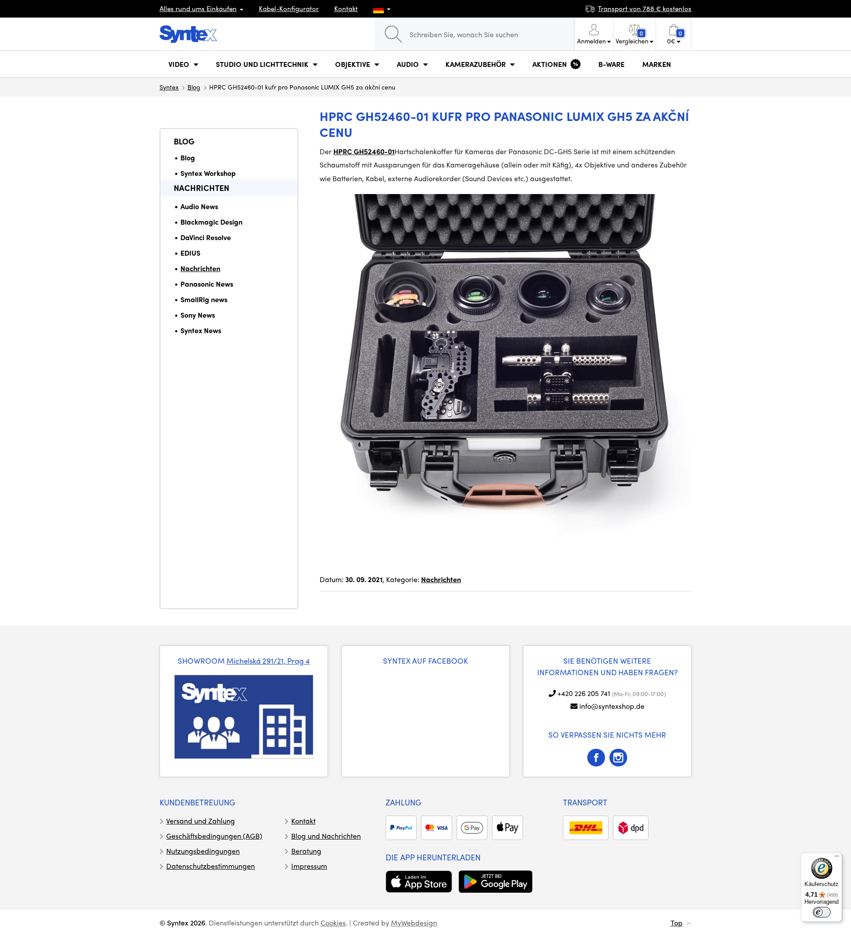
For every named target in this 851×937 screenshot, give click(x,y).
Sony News (197, 315)
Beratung (306, 851)
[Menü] (836, 858)
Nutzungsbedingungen (203, 851)
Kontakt (346, 8)
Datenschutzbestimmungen (210, 866)
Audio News (199, 206)
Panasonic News (206, 284)
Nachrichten (201, 187)
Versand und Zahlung (200, 821)
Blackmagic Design (211, 222)
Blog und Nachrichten (326, 836)
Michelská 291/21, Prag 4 (268, 660)
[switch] (822, 912)
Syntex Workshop (208, 173)
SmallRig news (203, 299)
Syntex (169, 86)
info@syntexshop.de (611, 706)
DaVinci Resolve (205, 237)
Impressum (309, 866)
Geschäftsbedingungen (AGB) (214, 836)
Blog (193, 86)
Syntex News (200, 330)
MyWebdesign (414, 923)
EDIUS (190, 253)
